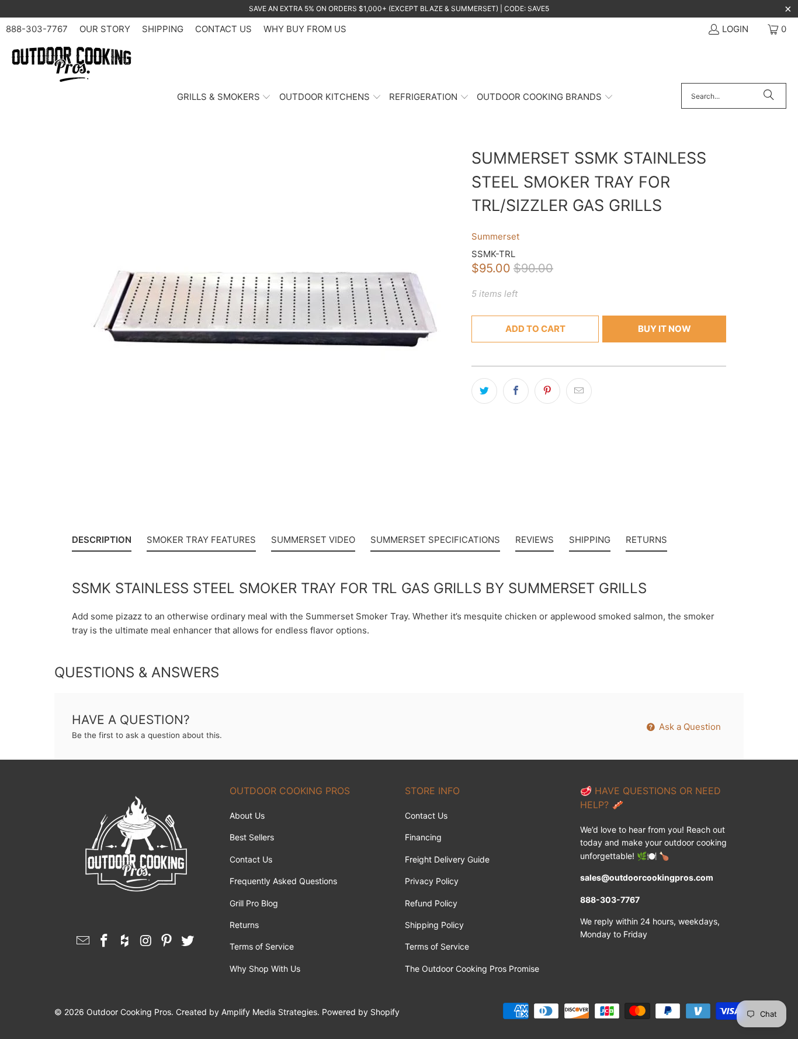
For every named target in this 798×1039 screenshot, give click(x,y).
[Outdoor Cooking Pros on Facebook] (104, 941)
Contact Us (223, 28)
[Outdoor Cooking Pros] (71, 65)
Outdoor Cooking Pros (128, 1012)
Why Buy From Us (304, 28)
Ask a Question (689, 726)
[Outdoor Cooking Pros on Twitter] (187, 941)
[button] (224, 97)
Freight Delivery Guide (447, 859)
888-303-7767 (37, 28)
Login (735, 28)
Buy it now (664, 328)
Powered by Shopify (361, 1012)
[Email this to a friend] (579, 391)
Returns (244, 925)
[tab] (101, 543)
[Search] (768, 96)
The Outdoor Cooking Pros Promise (472, 969)
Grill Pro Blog (254, 903)
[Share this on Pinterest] (547, 391)
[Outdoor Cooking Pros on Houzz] (125, 941)
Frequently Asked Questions (283, 881)
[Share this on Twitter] (484, 391)
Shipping (162, 28)
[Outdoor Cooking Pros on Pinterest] (167, 941)
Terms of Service (262, 946)
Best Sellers (252, 837)
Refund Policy (431, 903)
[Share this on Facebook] (516, 391)
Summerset (495, 236)
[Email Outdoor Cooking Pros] (83, 941)
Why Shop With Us (265, 969)
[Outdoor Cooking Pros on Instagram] (146, 941)
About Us (247, 815)
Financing (423, 837)
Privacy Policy (432, 881)
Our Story (104, 28)
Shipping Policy (434, 925)
